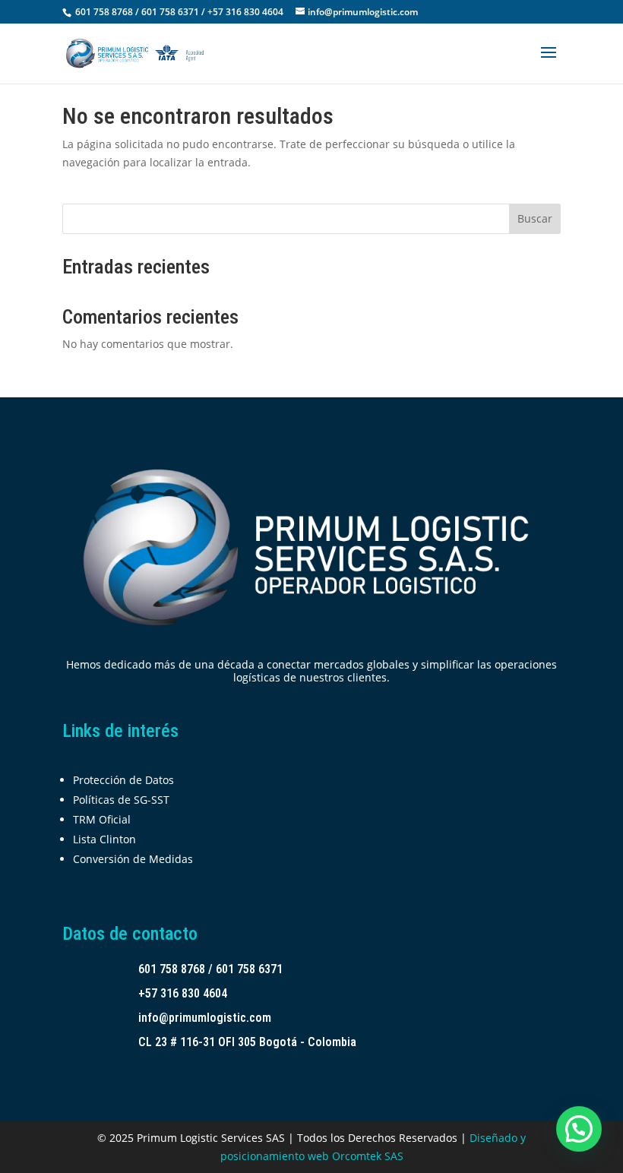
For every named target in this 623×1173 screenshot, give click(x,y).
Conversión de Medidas (133, 859)
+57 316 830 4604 (182, 993)
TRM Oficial (102, 819)
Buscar (534, 218)
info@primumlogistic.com (204, 1017)
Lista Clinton (104, 839)
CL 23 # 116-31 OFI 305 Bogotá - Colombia (247, 1042)
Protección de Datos (123, 780)
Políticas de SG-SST (121, 799)
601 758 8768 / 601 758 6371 (210, 969)
